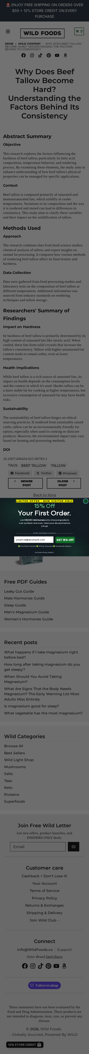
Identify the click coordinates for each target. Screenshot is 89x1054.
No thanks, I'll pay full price (44, 552)
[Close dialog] (85, 501)
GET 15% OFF (65, 540)
